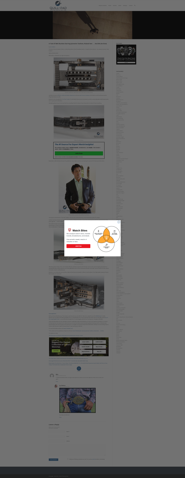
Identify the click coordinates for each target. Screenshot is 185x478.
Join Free (78, 246)
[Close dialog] (119, 222)
